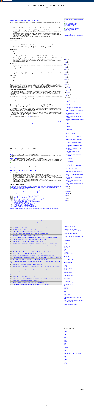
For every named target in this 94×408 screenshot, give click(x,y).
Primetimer (66, 252)
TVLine (65, 243)
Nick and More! (67, 278)
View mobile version (36, 123)
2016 (66, 76)
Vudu (65, 360)
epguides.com (66, 256)
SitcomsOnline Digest (68, 34)
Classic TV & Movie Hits (68, 259)
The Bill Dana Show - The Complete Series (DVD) (23, 200)
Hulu (65, 343)
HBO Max (66, 341)
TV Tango (66, 263)
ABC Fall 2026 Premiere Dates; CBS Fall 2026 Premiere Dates (24, 276)
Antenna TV (66, 287)
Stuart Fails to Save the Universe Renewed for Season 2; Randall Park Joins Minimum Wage (30, 233)
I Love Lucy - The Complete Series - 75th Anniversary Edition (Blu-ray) (27, 201)
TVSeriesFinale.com (67, 247)
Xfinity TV (66, 362)
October (68, 90)
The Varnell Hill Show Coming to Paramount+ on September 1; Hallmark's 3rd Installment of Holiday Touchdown (33, 255)
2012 (66, 82)
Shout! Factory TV (67, 354)
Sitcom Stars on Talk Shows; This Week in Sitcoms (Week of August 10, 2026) (28, 249)
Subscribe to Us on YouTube (73, 28)
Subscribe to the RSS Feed (72, 29)
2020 (66, 69)
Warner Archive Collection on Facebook (71, 282)
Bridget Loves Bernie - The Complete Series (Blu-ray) (24, 205)
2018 (66, 72)
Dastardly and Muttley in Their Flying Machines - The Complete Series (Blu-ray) (29, 198)
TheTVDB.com (66, 295)
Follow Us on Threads (72, 25)
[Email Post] (32, 116)
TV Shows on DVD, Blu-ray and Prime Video (41, 208)
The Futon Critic (67, 246)
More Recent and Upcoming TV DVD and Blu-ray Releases (21, 208)
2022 (66, 66)
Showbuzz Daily (67, 240)
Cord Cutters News (67, 305)
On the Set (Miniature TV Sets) (69, 276)
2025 (66, 61)
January (68, 193)
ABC (65, 330)
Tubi (65, 357)
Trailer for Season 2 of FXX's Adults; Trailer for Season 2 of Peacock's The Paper (28, 241)
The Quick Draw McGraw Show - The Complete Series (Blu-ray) (26, 206)
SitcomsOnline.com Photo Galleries (70, 229)
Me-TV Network (67, 285)
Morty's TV (66, 258)
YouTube (65, 363)
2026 (66, 59)
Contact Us (71, 30)
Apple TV (65, 331)
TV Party (65, 274)
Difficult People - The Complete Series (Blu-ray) (23, 197)
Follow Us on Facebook (73, 22)
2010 (66, 86)
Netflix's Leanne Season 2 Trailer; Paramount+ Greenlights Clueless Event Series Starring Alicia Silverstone (33, 269)
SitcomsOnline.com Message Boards (71, 227)
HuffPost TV (66, 260)
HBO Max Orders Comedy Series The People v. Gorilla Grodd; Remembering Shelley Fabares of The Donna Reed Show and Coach (37, 220)
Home (36, 121)
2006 (66, 200)
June (67, 97)
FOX (65, 338)
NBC (65, 344)
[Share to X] (36, 116)
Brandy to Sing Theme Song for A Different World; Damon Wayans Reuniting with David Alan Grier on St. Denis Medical (35, 243)
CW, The (65, 335)
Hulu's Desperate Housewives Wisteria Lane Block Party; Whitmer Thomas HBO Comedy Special (31, 284)
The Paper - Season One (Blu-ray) (20, 202)
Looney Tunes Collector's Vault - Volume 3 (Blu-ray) (23, 204)
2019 (66, 71)
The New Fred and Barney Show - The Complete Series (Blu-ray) (26, 191)
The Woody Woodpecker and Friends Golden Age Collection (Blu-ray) (27, 190)
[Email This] (33, 116)
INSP (65, 291)
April (67, 188)
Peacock (65, 349)
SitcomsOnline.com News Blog (47, 5)
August (67, 94)
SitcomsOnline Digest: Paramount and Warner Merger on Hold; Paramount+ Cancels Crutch (30, 282)
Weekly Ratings (17, 117)
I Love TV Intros (67, 294)
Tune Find (66, 288)
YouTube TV (66, 365)
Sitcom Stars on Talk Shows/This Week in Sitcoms (73, 35)
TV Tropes (66, 298)
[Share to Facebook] (37, 116)
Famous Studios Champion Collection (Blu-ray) (23, 194)
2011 (66, 84)
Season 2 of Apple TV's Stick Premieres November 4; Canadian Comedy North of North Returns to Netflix (32, 225)
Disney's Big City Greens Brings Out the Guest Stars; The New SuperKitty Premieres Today (30, 253)
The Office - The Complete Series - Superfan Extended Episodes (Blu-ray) (28, 199)
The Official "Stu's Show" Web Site (70, 279)
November (68, 89)
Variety (65, 250)
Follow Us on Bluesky (72, 24)
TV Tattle (65, 265)
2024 (66, 62)
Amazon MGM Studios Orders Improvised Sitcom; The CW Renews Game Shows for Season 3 (30, 259)
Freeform (65, 340)
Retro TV (65, 266)
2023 (66, 64)
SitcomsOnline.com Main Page (69, 226)
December (68, 87)
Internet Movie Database (68, 253)
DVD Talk (65, 290)
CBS (65, 334)
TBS (65, 356)
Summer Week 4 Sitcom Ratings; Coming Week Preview (24, 20)
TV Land (65, 359)
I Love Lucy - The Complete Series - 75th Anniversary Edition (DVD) (26, 195)
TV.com (65, 255)
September (68, 92)
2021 (66, 67)
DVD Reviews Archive (54, 208)
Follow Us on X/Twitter (72, 23)
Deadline (65, 249)
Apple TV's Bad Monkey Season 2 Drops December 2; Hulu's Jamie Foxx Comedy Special (30, 227)
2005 (66, 201)
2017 (66, 74)
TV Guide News (67, 242)
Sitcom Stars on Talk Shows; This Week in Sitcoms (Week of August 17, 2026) (28, 235)
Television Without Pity (68, 272)
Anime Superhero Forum (68, 275)
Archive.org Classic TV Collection (70, 333)
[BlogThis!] (35, 116)
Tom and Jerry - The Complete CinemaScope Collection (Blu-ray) (26, 192)
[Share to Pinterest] (38, 116)
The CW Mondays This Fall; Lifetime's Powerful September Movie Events (26, 229)
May (67, 186)
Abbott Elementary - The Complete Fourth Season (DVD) (24, 193)
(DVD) (33, 194)
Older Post (60, 121)
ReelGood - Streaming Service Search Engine (72, 353)
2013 (66, 81)
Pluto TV (65, 350)
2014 (66, 79)
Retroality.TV (66, 269)
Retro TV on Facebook (68, 268)
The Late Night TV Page (68, 284)
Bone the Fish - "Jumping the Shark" (71, 304)
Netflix (65, 346)
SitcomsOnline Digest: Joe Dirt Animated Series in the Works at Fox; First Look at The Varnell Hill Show (32, 251)
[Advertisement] (47, 14)
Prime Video (66, 351)
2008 (66, 196)
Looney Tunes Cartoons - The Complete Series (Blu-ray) (24, 196)
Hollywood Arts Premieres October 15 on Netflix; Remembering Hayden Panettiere (28, 231)
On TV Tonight (66, 302)
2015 (66, 77)
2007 (66, 198)
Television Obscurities (68, 262)
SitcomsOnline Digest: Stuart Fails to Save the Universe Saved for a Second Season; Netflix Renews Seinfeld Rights (35, 237)
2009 (66, 195)
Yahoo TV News (67, 239)
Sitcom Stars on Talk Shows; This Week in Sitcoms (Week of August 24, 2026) (28, 222)
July (67, 95)
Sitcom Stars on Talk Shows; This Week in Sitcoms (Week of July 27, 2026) (27, 280)
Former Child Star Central (68, 271)
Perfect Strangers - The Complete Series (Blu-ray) (23, 203)
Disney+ (65, 337)
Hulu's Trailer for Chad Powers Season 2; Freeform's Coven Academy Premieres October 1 (30, 239)
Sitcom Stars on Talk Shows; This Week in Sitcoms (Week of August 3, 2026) (27, 264)
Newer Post (12, 121)
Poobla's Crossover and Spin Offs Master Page (72, 297)
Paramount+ (66, 347)
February (68, 191)
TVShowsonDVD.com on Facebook (70, 233)
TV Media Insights (67, 281)
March (67, 189)
